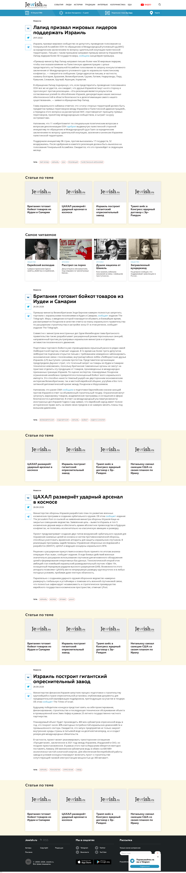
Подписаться (145, 866)
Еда (130, 5)
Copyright (44, 848)
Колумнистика (117, 5)
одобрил (71, 126)
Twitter (102, 848)
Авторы (28, 848)
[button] (28, 28)
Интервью (103, 5)
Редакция (59, 848)
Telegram (84, 848)
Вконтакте (85, 852)
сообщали (68, 389)
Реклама (28, 852)
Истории (78, 5)
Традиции (90, 5)
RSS (45, 840)
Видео (148, 5)
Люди (68, 5)
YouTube (103, 852)
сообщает (103, 315)
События (58, 5)
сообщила (84, 55)
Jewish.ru (31, 840)
